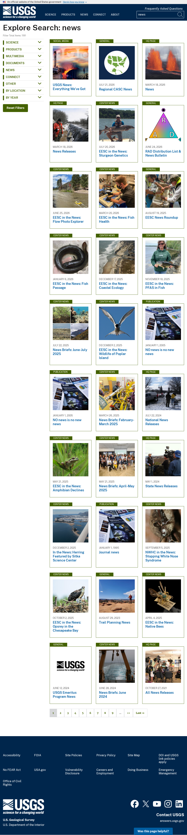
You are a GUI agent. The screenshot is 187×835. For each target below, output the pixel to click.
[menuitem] (50, 12)
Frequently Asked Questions (164, 8)
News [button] (10, 70)
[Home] (19, 17)
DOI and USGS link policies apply (169, 759)
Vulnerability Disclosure (74, 771)
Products (68, 14)
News (84, 14)
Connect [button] (13, 77)
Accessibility (11, 755)
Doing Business (138, 770)
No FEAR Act (12, 770)
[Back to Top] (174, 822)
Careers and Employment (105, 771)
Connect (99, 14)
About (115, 14)
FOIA (37, 755)
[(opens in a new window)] (135, 803)
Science (50, 14)
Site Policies (73, 755)
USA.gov (40, 770)
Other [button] (11, 84)
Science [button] (12, 42)
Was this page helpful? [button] (153, 831)
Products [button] (14, 49)
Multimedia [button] (15, 56)
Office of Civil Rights (12, 783)
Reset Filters (15, 108)
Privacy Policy (106, 755)
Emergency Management (168, 771)
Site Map (134, 755)
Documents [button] (15, 63)
